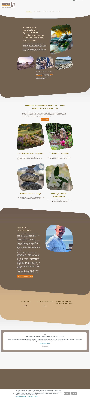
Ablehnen (74, 393)
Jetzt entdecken (44, 119)
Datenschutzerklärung (45, 343)
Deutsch (75, 0)
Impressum (30, 396)
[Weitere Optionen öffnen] (62, 11)
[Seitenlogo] (8, 5)
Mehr (36, 396)
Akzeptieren (45, 346)
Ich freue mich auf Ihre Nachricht (25, 276)
